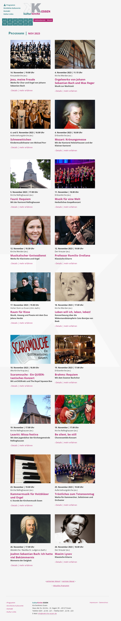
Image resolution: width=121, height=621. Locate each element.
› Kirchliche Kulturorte (14, 606)
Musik (49, 20)
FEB (4, 24)
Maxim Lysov (63, 554)
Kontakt (7, 11)
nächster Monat (68, 581)
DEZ (25, 20)
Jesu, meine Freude (22, 79)
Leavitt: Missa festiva (24, 434)
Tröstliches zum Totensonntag (74, 494)
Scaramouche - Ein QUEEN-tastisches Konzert (27, 376)
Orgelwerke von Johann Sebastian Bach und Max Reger (75, 81)
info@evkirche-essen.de (47, 613)
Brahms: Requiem (66, 374)
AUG (4, 20)
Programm (10, 5)
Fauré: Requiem (20, 199)
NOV (20, 20)
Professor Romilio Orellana (72, 255)
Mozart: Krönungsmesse (70, 139)
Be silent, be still (65, 434)
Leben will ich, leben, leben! (73, 312)
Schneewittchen (20, 139)
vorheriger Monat (53, 581)
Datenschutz (103, 602)
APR (15, 24)
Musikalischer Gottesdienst (28, 255)
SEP (10, 20)
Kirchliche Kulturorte (12, 8)
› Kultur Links (11, 612)
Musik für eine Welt (67, 199)
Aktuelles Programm (61, 585)
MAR (10, 24)
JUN (25, 24)
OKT (15, 20)
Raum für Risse (20, 312)
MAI (20, 24)
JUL (30, 24)
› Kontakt (9, 609)
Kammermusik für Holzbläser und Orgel (29, 495)
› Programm (10, 603)
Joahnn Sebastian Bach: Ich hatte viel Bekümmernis (31, 555)
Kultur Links (8, 14)
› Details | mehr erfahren (21, 90)
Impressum (94, 602)
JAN (30, 20)
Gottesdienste (39, 20)
